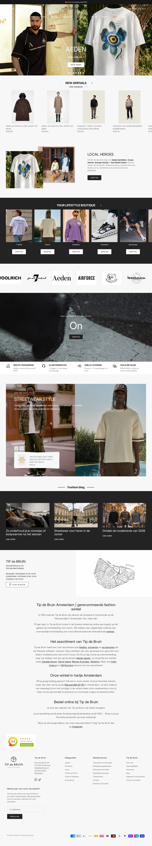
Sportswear (67, 17)
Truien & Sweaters (72, 777)
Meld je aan (14, 816)
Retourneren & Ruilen (101, 770)
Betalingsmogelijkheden (102, 766)
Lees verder (10, 539)
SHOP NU (94, 178)
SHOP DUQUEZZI (76, 65)
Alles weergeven (76, 87)
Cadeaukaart (98, 777)
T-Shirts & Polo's (71, 773)
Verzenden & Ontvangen (102, 763)
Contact (96, 780)
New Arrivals (30, 17)
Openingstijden (132, 766)
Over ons (129, 763)
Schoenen (54, 17)
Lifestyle (94, 17)
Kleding (43, 17)
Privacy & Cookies (133, 780)
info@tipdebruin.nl (41, 768)
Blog (128, 773)
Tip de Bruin (16, 835)
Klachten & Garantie (100, 784)
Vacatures (130, 770)
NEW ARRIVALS (76, 83)
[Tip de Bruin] (76, 9)
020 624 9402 (40, 771)
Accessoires (81, 17)
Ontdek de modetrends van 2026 (123, 530)
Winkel (124, 17)
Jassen (67, 763)
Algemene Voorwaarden (135, 777)
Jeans (67, 770)
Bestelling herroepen (101, 773)
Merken (105, 17)
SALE (115, 17)
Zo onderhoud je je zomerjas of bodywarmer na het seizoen (26, 532)
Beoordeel (26, 745)
